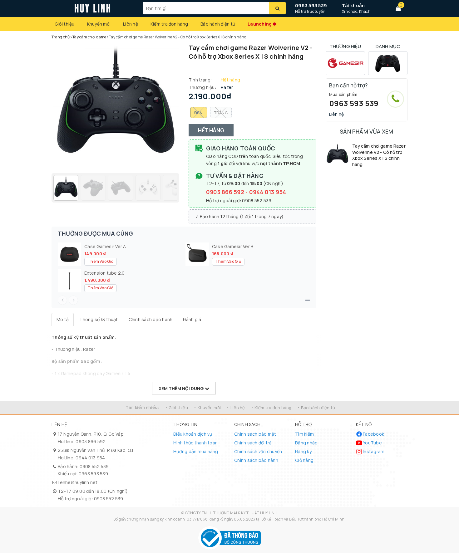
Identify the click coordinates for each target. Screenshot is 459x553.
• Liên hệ (235, 407)
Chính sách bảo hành (256, 460)
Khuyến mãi (99, 24)
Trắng (221, 112)
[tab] (63, 319)
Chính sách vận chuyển (258, 451)
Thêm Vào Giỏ (100, 261)
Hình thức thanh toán (195, 443)
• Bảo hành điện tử (316, 407)
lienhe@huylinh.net (78, 482)
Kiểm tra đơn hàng (169, 24)
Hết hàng (211, 130)
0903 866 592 (225, 192)
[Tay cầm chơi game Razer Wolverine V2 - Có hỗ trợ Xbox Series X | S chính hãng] (337, 154)
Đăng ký (303, 451)
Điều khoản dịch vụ (192, 434)
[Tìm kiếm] (277, 8)
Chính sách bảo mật (255, 434)
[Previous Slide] (62, 300)
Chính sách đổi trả (253, 443)
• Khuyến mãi (207, 407)
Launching (260, 24)
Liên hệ (130, 24)
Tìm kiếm (304, 434)
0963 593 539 (311, 5)
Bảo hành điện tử (217, 24)
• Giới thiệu (176, 407)
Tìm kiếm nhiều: (142, 407)
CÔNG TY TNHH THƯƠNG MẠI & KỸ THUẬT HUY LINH (231, 513)
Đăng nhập (306, 443)
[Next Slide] (73, 300)
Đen (198, 112)
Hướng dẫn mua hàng (195, 451)
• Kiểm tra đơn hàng (271, 407)
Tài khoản (353, 5)
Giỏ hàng (304, 460)
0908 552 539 (94, 466)
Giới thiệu (65, 24)
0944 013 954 (267, 192)
